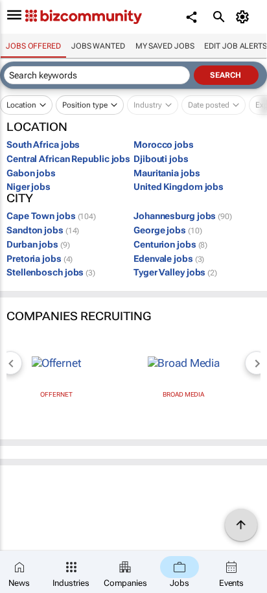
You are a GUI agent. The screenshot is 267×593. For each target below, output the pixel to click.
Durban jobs (38, 244)
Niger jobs (28, 186)
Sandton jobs (42, 230)
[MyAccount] (245, 17)
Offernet (56, 394)
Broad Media (183, 394)
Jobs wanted (98, 46)
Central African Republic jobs (68, 159)
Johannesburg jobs (183, 216)
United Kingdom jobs (179, 186)
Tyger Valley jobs (175, 272)
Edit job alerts (235, 46)
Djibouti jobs (161, 159)
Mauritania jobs (167, 173)
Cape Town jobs (51, 216)
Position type (85, 105)
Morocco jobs (164, 144)
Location (21, 105)
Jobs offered (33, 46)
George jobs (168, 230)
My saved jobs (164, 46)
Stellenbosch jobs (50, 272)
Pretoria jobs (39, 258)
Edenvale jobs (169, 258)
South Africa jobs (43, 144)
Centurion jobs (170, 244)
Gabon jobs (31, 173)
